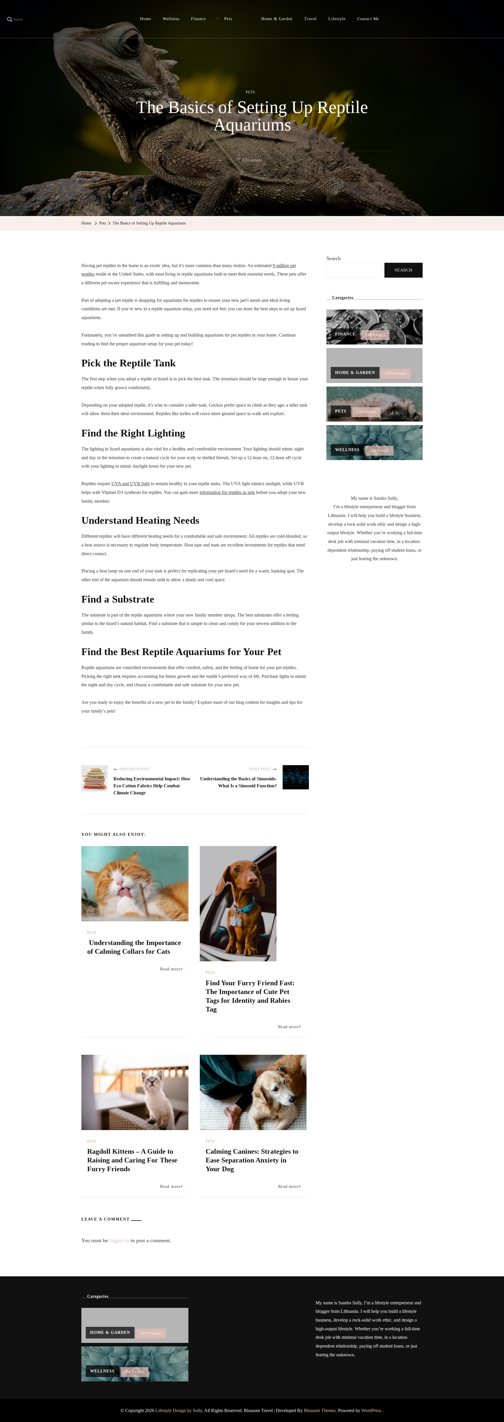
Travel (310, 19)
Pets (228, 19)
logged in (119, 1240)
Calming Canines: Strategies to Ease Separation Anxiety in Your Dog (252, 1160)
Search (333, 258)
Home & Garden (277, 19)
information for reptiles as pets (227, 492)
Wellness (171, 19)
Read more (170, 969)
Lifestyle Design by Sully (178, 1410)
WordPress (371, 1410)
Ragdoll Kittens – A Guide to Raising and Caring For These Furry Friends (132, 1160)
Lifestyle (337, 19)
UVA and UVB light (130, 483)
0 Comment (252, 161)
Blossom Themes (320, 1410)
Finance (198, 19)
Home (145, 19)
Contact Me (368, 19)
